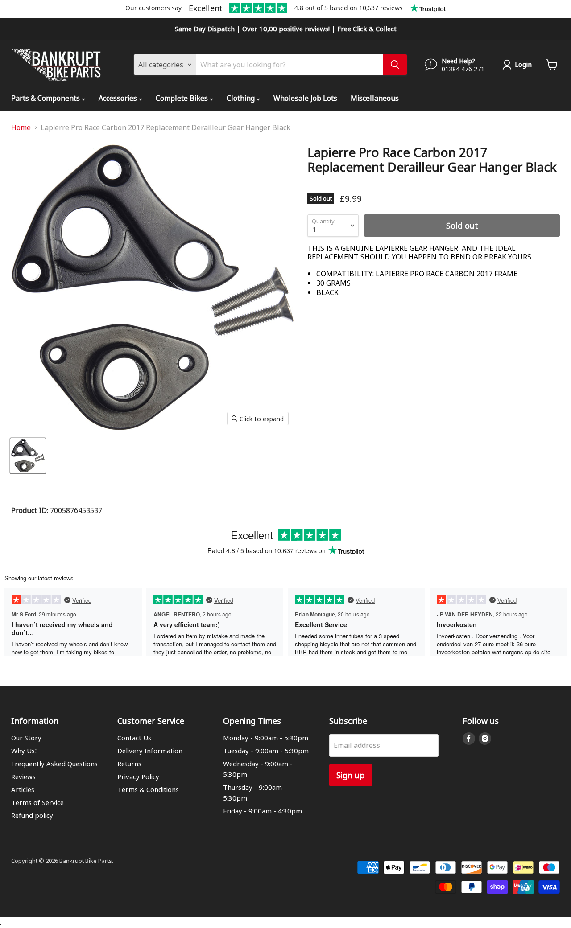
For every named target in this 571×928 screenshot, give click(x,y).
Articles (22, 789)
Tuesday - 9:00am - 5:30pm (266, 751)
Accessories (119, 98)
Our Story (26, 738)
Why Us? (24, 751)
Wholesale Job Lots (305, 98)
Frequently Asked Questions (54, 763)
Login (523, 64)
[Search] (395, 64)
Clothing (242, 98)
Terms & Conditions (148, 789)
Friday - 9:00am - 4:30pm (262, 811)
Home (21, 127)
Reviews (23, 776)
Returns (129, 763)
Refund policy (32, 815)
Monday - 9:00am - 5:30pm (265, 738)
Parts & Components (46, 98)
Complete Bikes (183, 98)
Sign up (350, 775)
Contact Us (134, 738)
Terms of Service (37, 802)
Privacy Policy (138, 776)
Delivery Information (149, 751)
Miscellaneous (375, 98)
